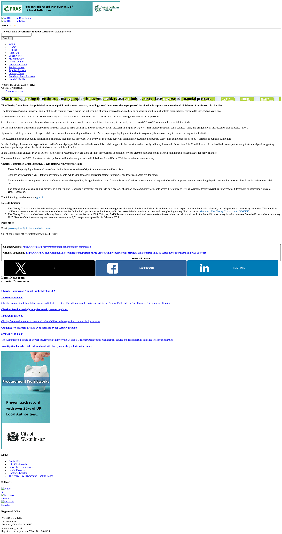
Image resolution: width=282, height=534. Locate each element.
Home (12, 46)
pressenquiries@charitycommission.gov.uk (30, 228)
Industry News (16, 73)
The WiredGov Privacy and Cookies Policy (31, 475)
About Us (14, 52)
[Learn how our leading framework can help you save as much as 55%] (60, 15)
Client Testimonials (18, 464)
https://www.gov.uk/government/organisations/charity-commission (57, 246)
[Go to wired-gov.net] (13, 21)
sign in (12, 44)
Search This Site (17, 79)
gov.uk (39, 197)
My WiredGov (16, 58)
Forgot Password (17, 470)
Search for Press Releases (22, 76)
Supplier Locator (17, 70)
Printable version (14, 91)
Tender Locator (16, 67)
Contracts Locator (18, 64)
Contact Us (14, 461)
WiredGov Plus (16, 61)
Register (13, 49)
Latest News (15, 55)
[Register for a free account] (16, 18)
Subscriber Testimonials (21, 467)
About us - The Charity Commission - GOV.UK (224, 211)
